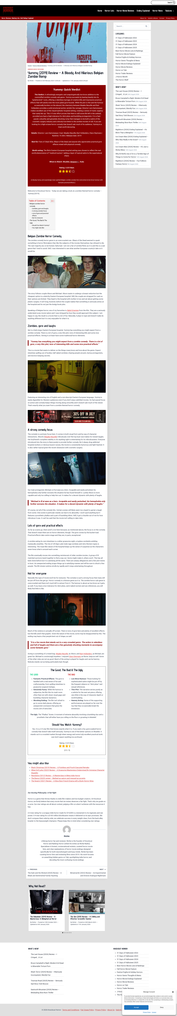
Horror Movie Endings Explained (128, 64)
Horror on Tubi (121, 70)
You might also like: (38, 228)
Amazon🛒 (74, 162)
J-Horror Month (122, 77)
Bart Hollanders (86, 654)
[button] (173, 992)
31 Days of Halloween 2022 (126, 38)
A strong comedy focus (39, 211)
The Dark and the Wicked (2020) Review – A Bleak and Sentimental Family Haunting (45, 873)
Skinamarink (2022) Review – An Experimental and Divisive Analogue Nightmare (88, 873)
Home (100, 10)
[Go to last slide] (31, 910)
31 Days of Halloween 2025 (126, 48)
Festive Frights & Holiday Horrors (128, 57)
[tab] (62, 932)
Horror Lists (109, 10)
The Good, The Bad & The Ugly (38, 221)
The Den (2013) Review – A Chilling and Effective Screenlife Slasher (85, 917)
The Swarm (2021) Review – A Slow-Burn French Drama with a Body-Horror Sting (62, 781)
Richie (31, 80)
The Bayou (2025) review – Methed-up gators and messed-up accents (58, 778)
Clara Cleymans (75, 656)
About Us (143, 18)
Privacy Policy (147, 1012)
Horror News (157, 10)
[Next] (101, 910)
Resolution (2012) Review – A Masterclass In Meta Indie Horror (55, 776)
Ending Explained (143, 10)
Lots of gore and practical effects (40, 214)
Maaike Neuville (51, 437)
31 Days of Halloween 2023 (126, 41)
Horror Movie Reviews (125, 10)
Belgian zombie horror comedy (37, 205)
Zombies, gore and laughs (40, 208)
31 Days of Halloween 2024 (126, 44)
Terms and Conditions (70, 1010)
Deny (161, 1007)
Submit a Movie (153, 18)
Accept (136, 1007)
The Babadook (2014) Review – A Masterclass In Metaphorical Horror (43, 917)
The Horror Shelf (122, 80)
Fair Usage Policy (87, 1010)
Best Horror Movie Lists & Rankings (129, 51)
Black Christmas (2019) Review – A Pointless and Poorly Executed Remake (60, 767)
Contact (154, 1012)
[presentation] (47, 902)
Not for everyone (37, 218)
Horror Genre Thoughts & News (128, 61)
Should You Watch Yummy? (41, 225)
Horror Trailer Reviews (124, 73)
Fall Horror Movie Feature (125, 54)
